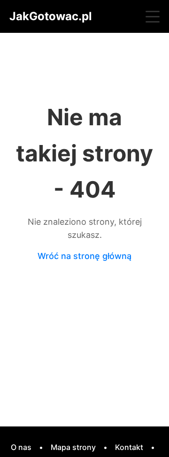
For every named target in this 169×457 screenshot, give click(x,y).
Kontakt (129, 447)
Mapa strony (73, 447)
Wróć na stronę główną (84, 256)
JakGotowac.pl (50, 16)
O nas (21, 447)
